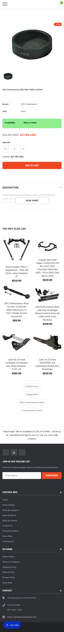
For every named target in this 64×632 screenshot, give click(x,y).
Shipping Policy (9, 567)
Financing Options (10, 531)
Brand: (5, 104)
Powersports (8, 541)
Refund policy (8, 572)
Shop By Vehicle (9, 520)
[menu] (4, 4)
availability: (10, 123)
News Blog (7, 536)
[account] (52, 4)
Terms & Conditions (11, 562)
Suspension (32, 394)
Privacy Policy (8, 577)
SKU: (4, 111)
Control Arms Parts (32, 410)
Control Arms (32, 386)
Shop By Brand (9, 515)
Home (5, 500)
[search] (13, 4)
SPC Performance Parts (32, 402)
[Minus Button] (6, 149)
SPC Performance (29, 104)
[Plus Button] (23, 149)
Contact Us (7, 526)
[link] (8, 76)
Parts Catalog (8, 505)
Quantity (6, 142)
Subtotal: (6, 157)
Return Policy (8, 557)
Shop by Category (10, 510)
